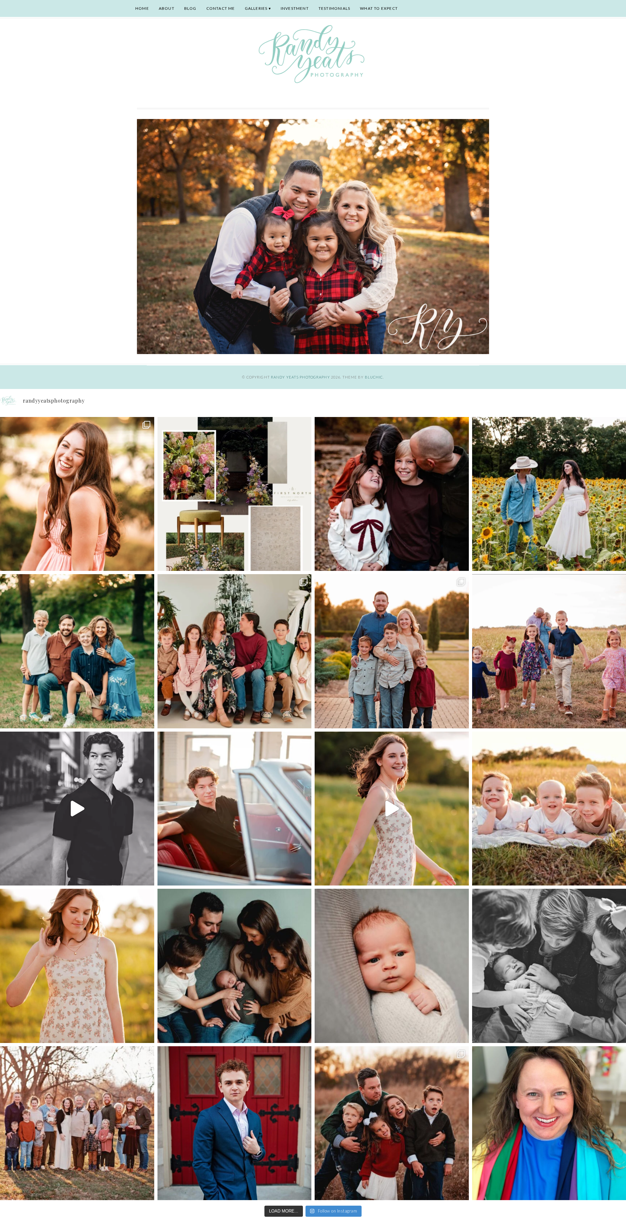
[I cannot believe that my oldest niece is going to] (77, 966)
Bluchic (374, 377)
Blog (190, 8)
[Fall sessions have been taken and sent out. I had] (392, 494)
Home (142, 8)
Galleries (256, 8)
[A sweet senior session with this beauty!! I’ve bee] (77, 494)
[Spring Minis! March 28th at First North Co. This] (234, 494)
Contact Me (220, 8)
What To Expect (379, 8)
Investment (295, 8)
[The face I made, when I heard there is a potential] (392, 966)
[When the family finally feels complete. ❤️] (234, 966)
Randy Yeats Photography (300, 377)
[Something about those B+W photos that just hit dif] (77, 809)
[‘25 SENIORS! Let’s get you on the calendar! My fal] (392, 809)
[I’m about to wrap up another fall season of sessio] (392, 651)
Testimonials (334, 8)
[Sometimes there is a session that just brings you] (392, 1123)
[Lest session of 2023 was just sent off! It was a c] (77, 1123)
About (166, 8)
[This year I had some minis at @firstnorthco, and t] (234, 651)
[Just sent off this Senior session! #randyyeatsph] (234, 1123)
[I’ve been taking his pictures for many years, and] (234, 809)
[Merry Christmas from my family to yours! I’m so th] (77, 651)
